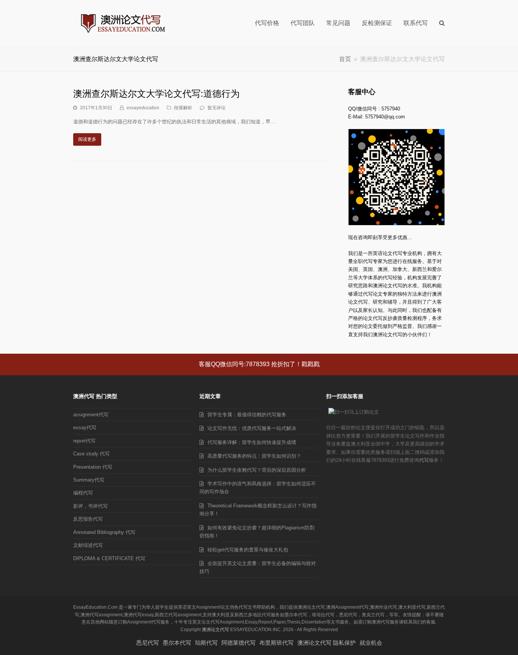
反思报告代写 (88, 519)
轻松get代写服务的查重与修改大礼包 (247, 550)
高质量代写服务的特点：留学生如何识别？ (254, 456)
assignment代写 (90, 414)
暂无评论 (216, 107)
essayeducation (143, 107)
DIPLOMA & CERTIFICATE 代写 (109, 558)
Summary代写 (88, 480)
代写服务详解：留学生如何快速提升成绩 (251, 442)
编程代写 (83, 493)
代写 (424, 460)
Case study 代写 (91, 454)
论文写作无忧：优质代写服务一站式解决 (251, 428)
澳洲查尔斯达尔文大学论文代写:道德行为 (156, 93)
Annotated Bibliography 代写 (104, 532)
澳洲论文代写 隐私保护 (326, 642)
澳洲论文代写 (215, 629)
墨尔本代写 (177, 642)
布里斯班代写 (276, 642)
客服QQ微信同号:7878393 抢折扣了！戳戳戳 (259, 364)
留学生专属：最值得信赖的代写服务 (246, 414)
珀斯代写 (206, 642)
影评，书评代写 (90, 506)
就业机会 (370, 642)
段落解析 (183, 107)
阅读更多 (87, 139)
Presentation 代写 (92, 467)
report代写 (84, 441)
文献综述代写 (88, 545)
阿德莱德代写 (238, 642)
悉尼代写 (147, 642)
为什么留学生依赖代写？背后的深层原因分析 (256, 470)
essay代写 (84, 427)
